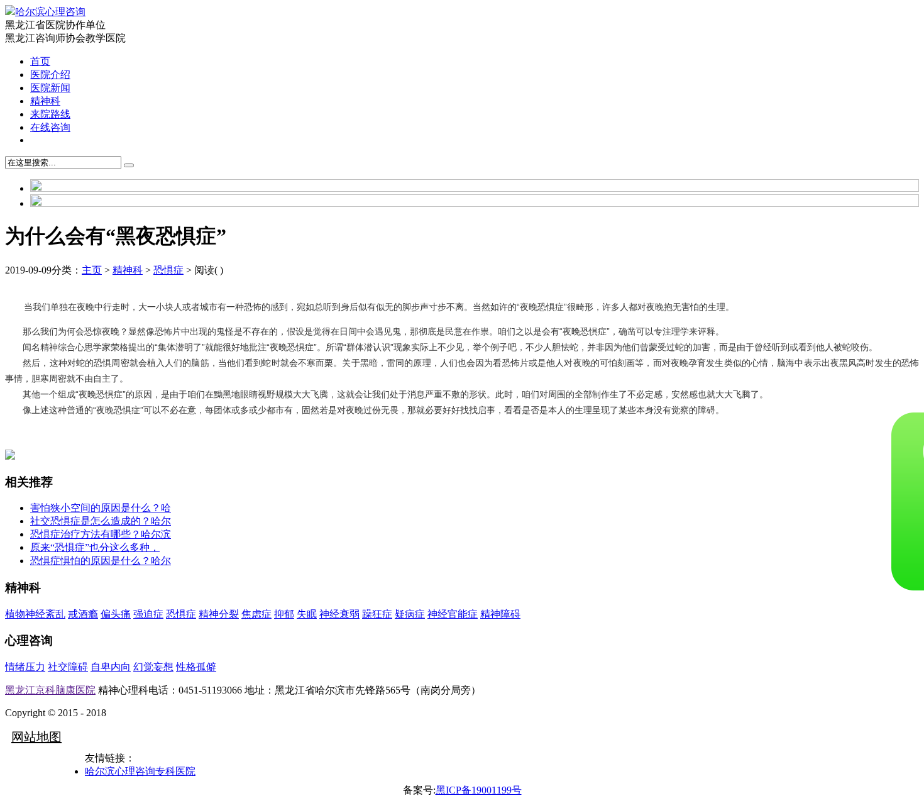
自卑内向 (111, 666)
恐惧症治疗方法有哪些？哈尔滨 (100, 534)
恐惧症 (168, 270)
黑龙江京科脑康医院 (50, 690)
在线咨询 (50, 127)
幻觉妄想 (153, 666)
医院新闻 (50, 87)
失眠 (307, 614)
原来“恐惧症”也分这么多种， (95, 547)
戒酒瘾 (83, 614)
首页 (40, 61)
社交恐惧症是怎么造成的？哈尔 (100, 521)
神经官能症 (452, 614)
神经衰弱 (339, 614)
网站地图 (36, 737)
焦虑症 (256, 614)
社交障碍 (68, 666)
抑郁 (284, 614)
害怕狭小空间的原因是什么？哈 (100, 507)
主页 (92, 270)
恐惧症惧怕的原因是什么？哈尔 (100, 560)
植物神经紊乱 (35, 614)
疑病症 (410, 614)
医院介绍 (50, 74)
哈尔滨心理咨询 (50, 11)
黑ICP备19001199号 (479, 790)
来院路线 (50, 114)
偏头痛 (116, 614)
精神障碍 (500, 614)
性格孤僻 (196, 666)
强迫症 (148, 614)
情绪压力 (25, 666)
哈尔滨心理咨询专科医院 (140, 771)
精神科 (45, 101)
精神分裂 (219, 614)
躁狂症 (377, 614)
